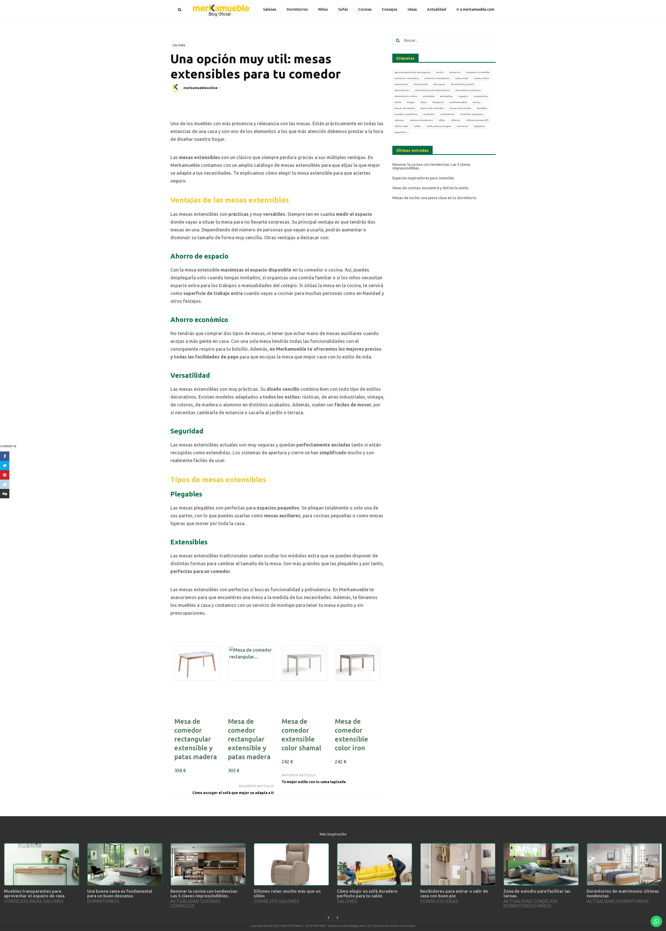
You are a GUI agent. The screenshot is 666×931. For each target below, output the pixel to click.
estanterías (481, 96)
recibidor (429, 114)
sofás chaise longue (438, 126)
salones (399, 120)
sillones (455, 120)
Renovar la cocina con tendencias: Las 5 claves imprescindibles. (431, 166)
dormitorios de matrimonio (432, 90)
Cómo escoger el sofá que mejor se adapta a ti (233, 793)
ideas (423, 102)
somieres (462, 126)
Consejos (389, 9)
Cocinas (365, 9)
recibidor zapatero (471, 114)
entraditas (446, 96)
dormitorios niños (405, 96)
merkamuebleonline (200, 88)
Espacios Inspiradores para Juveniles (423, 178)
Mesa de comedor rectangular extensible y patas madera (195, 739)
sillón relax (401, 126)
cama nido (461, 78)
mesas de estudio (460, 108)
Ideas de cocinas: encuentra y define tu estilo (430, 188)
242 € (287, 761)
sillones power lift (477, 120)
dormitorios (402, 90)
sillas (442, 120)
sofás (417, 126)
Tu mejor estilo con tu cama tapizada (313, 782)
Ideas (412, 9)
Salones (269, 9)
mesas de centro (404, 108)
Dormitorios (297, 9)
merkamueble (458, 102)
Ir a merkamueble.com (475, 9)
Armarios (455, 72)
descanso (439, 84)
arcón (440, 72)
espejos (463, 96)
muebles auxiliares (406, 114)
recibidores (447, 114)
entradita (428, 96)
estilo (398, 102)
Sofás (343, 9)
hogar (411, 102)
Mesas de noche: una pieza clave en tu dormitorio (434, 198)
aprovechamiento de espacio (412, 72)
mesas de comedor (432, 108)
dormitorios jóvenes (468, 90)
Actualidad (436, 9)
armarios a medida (478, 72)
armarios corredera (406, 78)
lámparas (438, 102)
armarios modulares (437, 78)
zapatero (479, 126)
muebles (482, 108)
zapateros (400, 132)
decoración (421, 84)
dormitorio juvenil (462, 84)
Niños (323, 9)
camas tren (401, 84)
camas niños (481, 78)
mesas (476, 102)
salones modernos (421, 120)
